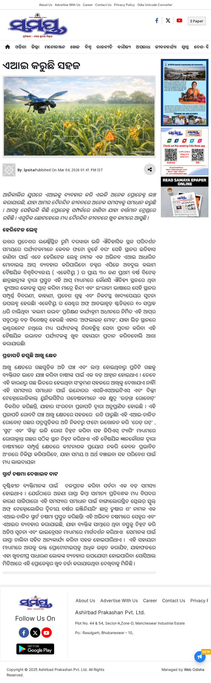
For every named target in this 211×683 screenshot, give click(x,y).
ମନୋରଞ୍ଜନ (55, 47)
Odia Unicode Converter (154, 5)
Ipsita (29, 169)
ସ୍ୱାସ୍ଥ (185, 47)
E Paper (196, 21)
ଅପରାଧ (143, 47)
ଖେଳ (75, 47)
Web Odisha (194, 669)
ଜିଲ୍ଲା (35, 47)
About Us (45, 5)
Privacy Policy (124, 5)
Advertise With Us (67, 5)
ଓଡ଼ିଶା (20, 47)
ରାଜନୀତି (104, 47)
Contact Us (103, 5)
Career (88, 5)
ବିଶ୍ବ (88, 47)
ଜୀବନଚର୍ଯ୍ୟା (166, 47)
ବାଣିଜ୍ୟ (124, 47)
